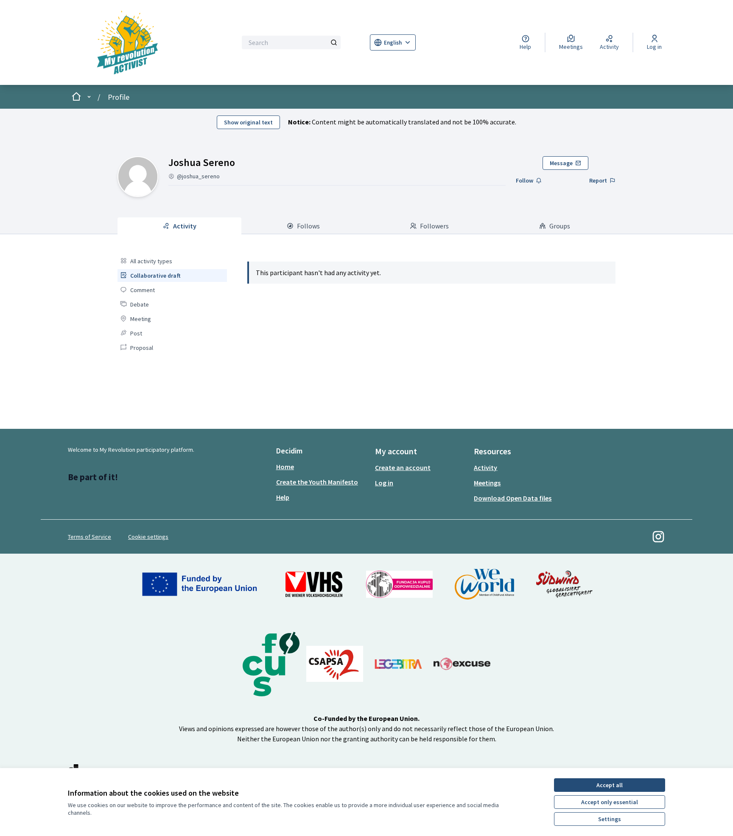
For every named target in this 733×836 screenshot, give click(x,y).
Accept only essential (609, 802)
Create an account (403, 467)
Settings (609, 819)
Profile (118, 97)
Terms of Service (89, 536)
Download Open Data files (512, 498)
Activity (485, 467)
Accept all (609, 785)
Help (282, 497)
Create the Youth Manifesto (317, 482)
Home (285, 466)
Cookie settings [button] (148, 536)
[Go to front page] (140, 42)
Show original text (248, 122)
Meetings (487, 483)
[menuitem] (172, 261)
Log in (384, 483)
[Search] (333, 42)
